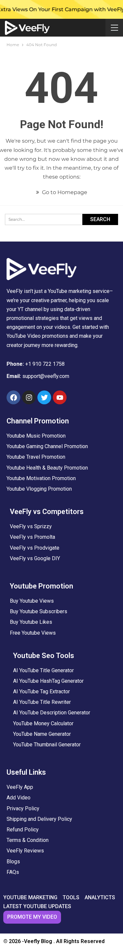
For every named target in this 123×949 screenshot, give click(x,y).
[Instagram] (29, 397)
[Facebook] (13, 397)
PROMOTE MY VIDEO (32, 917)
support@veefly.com (45, 376)
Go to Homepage (64, 192)
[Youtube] (60, 397)
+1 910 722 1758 (45, 364)
